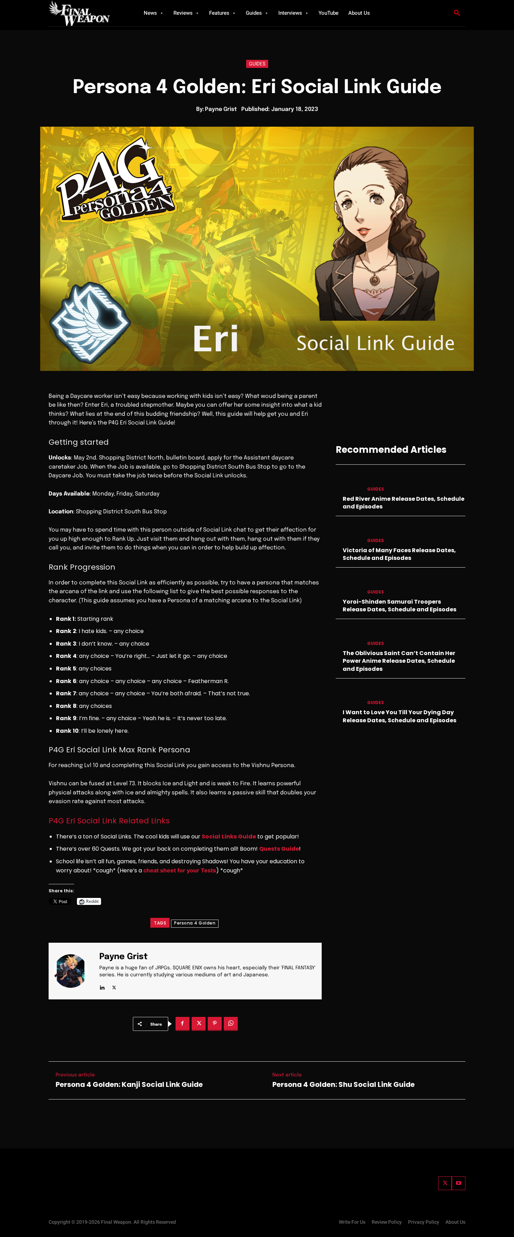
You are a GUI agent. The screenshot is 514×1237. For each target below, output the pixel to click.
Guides (257, 64)
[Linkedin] (102, 986)
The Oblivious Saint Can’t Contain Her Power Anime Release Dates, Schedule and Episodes (399, 661)
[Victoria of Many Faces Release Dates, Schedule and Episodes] (349, 533)
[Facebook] (183, 1024)
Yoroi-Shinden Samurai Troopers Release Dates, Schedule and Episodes (399, 605)
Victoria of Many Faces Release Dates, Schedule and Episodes (399, 554)
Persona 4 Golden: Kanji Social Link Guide (129, 1084)
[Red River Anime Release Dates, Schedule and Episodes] (349, 482)
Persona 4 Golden (194, 923)
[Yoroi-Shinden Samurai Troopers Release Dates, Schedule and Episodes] (349, 585)
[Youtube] (458, 1183)
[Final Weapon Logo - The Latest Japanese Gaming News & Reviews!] (87, 13)
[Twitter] (445, 1183)
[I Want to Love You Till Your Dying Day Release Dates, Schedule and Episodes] (349, 696)
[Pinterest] (215, 1024)
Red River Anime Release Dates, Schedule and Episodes (403, 503)
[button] (457, 13)
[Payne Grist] (75, 971)
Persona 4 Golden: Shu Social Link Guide (343, 1084)
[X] (114, 986)
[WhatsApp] (231, 1024)
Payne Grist (221, 109)
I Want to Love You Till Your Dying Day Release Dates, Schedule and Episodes (399, 716)
